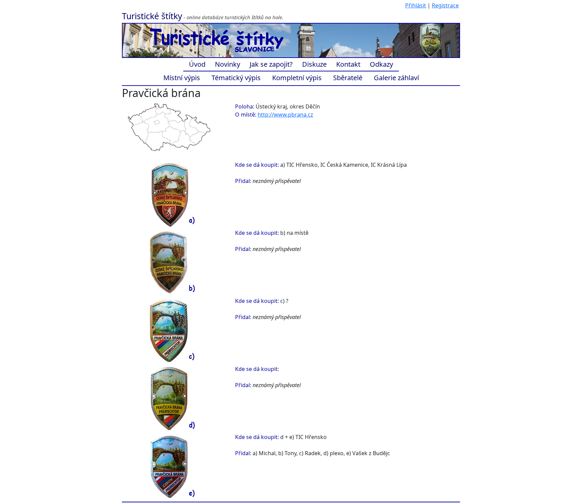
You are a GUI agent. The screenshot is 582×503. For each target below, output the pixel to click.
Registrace (445, 5)
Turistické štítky (152, 16)
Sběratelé (347, 77)
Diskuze (314, 64)
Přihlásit (415, 5)
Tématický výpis (236, 77)
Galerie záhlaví (396, 77)
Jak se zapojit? (271, 64)
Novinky (227, 64)
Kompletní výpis (297, 77)
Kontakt (348, 64)
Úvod (197, 64)
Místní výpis (181, 77)
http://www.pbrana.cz (285, 114)
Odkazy (381, 64)
